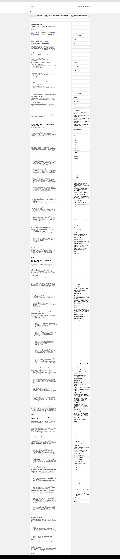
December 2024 (76, 173)
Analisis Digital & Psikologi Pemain (79, 194)
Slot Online (75, 425)
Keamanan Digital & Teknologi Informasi (80, 271)
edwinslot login (76, 227)
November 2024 (76, 175)
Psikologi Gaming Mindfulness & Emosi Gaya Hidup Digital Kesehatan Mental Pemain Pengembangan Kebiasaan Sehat (81, 399)
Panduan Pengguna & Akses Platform (79, 356)
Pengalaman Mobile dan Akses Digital (80, 371)
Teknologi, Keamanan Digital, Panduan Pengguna (81, 487)
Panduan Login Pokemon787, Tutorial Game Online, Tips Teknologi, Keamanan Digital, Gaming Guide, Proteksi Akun (81, 345)
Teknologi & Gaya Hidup (77, 453)
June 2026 (75, 138)
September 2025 (76, 156)
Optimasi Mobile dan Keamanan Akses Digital (81, 316)
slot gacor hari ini (76, 62)
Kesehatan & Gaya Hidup (77, 295)
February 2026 (76, 146)
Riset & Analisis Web (77, 402)
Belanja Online (76, 206)
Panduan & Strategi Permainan (78, 318)
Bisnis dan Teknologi (77, 208)
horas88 (75, 251)
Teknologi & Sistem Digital (78, 465)
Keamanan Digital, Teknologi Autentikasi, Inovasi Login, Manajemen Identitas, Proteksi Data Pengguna (81, 274)
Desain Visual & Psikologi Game (79, 217)
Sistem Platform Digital (77, 409)
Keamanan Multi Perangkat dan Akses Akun (80, 286)
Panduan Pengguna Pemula (78, 358)
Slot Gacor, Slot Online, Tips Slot (79, 423)
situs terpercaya (76, 74)
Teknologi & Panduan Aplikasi (78, 461)
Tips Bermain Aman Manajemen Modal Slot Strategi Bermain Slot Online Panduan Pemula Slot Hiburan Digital (81, 494)
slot (51, 427)
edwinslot (75, 223)
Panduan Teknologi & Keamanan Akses (80, 367)
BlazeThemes (66, 557)
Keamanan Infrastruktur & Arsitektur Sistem (80, 280)
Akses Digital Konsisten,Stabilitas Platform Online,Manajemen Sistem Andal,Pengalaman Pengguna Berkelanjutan (81, 189)
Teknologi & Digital (77, 445)
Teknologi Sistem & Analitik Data (79, 481)
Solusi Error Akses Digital (78, 439)
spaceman (75, 89)
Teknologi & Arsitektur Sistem (78, 443)
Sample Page (59, 11)
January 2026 (76, 148)
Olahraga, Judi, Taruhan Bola (78, 314)
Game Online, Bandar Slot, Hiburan (79, 239)
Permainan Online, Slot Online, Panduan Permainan (82, 387)
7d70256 (32, 29)
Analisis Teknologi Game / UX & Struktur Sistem (81, 204)
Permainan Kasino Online (78, 382)
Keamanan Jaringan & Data (78, 282)
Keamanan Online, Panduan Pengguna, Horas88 (81, 288)
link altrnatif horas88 (77, 307)
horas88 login (76, 255)
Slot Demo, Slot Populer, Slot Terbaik (79, 419)
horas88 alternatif (76, 253)
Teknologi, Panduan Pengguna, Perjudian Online (81, 489)
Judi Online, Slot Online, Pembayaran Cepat (80, 264)
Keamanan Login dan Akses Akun (79, 284)
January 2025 (76, 171)
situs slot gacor (76, 66)
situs (74, 47)
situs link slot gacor (77, 31)
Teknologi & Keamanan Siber (78, 459)
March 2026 (75, 144)
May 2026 (75, 140)
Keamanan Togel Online (77, 293)
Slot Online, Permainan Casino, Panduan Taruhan (81, 432)
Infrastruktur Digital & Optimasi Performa (80, 259)
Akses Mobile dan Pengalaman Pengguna (80, 192)
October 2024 (76, 177)
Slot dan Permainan (77, 417)
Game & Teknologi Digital (78, 237)
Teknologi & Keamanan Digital (78, 457)
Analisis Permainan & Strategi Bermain (80, 202)
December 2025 (76, 150)
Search (74, 104)
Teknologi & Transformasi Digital (79, 467)
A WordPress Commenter (78, 131)
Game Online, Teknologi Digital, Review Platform (81, 241)
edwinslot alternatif (77, 225)
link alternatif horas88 (77, 305)
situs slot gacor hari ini (77, 35)
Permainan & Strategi (77, 380)
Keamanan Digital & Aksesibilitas (79, 269)
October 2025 (76, 154)
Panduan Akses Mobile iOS (78, 322)
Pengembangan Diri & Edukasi (78, 373)
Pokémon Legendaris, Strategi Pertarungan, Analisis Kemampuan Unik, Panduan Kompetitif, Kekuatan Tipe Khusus (81, 395)
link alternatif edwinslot (77, 303)
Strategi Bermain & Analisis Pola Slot (79, 441)
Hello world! (85, 131)
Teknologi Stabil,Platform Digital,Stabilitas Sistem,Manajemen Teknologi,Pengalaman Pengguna (80, 484)
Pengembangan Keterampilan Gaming (79, 378)
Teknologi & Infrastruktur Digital (79, 455)
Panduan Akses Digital (77, 320)
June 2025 (75, 162)
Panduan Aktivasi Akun (77, 324)
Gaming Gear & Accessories (78, 243)
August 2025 (76, 158)
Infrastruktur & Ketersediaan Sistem (79, 257)
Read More (32, 121)
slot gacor (75, 54)
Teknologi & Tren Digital (77, 469)
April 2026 (75, 142)
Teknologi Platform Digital (78, 479)
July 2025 (75, 160)
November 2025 (76, 152)
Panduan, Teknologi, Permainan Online (80, 369)
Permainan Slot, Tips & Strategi (78, 392)
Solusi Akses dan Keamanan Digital (79, 437)
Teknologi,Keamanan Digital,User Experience (81, 491)
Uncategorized (76, 497)
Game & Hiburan (76, 232)
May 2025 (75, 164)
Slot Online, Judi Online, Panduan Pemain (80, 427)
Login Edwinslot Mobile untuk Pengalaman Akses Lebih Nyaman (49, 15)
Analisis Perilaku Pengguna (78, 200)
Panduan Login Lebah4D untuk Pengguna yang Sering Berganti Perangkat (74, 15)
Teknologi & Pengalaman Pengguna (79, 463)
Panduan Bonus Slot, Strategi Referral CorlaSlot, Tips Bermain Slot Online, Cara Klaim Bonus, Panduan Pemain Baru (81, 327)
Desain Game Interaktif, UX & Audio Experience (81, 215)
